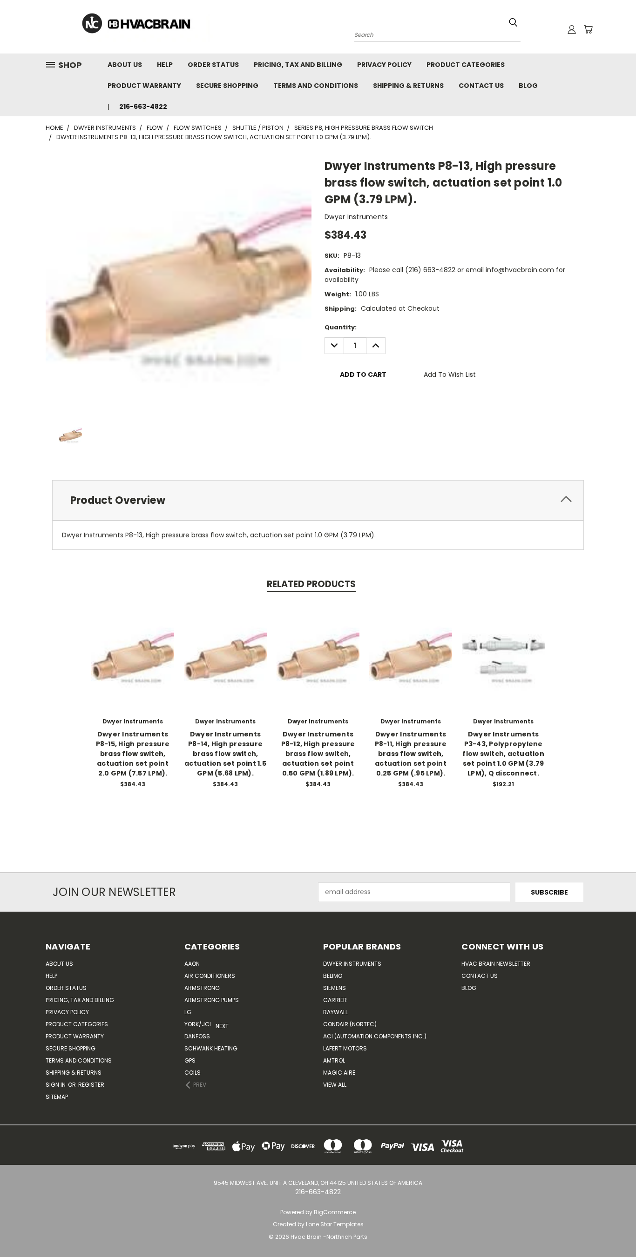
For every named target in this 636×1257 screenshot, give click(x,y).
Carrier (335, 1000)
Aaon (192, 964)
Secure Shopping (227, 85)
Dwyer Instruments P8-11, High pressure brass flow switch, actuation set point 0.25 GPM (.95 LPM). (411, 753)
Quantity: (341, 327)
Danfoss (197, 1036)
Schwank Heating (210, 1048)
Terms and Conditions (315, 85)
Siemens (334, 988)
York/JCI (197, 1024)
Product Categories (465, 64)
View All (334, 1085)
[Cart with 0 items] (588, 29)
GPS (190, 1060)
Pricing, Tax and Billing (298, 64)
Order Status (213, 64)
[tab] (318, 500)
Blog (528, 85)
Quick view (133, 646)
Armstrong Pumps (211, 1000)
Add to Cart (133, 663)
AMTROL (334, 1060)
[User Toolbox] (571, 29)
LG (187, 1012)
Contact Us (481, 85)
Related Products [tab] (311, 584)
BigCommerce (335, 1212)
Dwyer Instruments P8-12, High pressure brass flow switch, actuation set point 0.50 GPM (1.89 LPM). (318, 753)
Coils (192, 1072)
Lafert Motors (345, 1048)
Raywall (335, 1012)
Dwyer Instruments (352, 964)
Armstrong (202, 988)
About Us (125, 64)
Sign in (56, 1085)
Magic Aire (339, 1072)
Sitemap (57, 1097)
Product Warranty (144, 85)
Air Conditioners (209, 976)
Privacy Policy (384, 64)
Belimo (332, 976)
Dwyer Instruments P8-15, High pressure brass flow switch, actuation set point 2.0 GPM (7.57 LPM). (133, 753)
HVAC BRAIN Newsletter (495, 964)
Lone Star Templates (335, 1224)
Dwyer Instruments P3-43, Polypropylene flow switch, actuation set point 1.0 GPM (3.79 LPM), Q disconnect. (503, 753)
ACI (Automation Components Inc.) (374, 1036)
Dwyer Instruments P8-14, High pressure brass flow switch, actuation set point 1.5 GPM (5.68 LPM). (225, 753)
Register (91, 1085)
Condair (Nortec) (350, 1024)
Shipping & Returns (408, 85)
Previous (611, 1228)
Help (165, 64)
